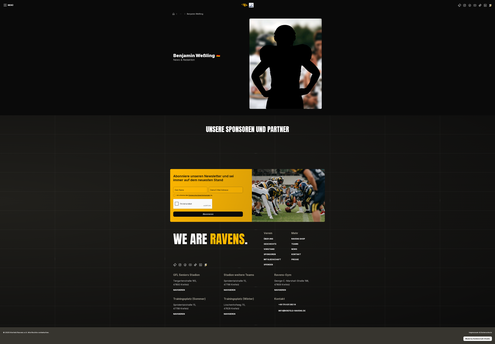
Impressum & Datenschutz (480, 332)
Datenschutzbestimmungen (199, 195)
